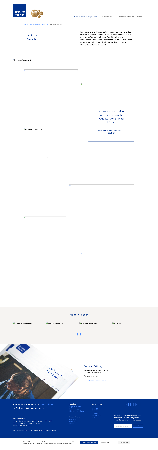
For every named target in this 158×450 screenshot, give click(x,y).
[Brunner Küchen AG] (19, 10)
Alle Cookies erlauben (88, 442)
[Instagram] (138, 405)
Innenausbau (74, 409)
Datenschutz (96, 415)
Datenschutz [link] (124, 443)
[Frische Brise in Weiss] (29, 323)
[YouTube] (143, 405)
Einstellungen (105, 442)
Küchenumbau (108, 17)
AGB (93, 418)
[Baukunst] (128, 323)
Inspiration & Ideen (76, 407)
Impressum (96, 413)
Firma (94, 411)
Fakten (71, 424)
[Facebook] (127, 405)
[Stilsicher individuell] (95, 323)
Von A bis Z (73, 419)
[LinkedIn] (133, 405)
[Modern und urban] (62, 323)
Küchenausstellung (125, 17)
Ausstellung (47, 404)
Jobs (135, 4)
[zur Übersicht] (79, 335)
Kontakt (143, 4)
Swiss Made (73, 421)
